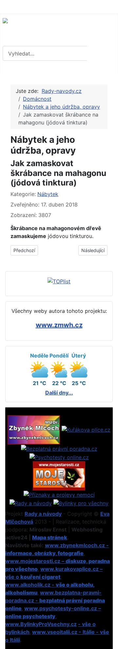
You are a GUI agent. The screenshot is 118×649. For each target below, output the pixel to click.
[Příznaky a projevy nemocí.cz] (59, 494)
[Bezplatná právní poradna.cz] (59, 448)
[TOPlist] (59, 280)
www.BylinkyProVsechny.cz (41, 624)
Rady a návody (43, 513)
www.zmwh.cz (59, 325)
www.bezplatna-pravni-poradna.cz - (55, 600)
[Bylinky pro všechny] (80, 502)
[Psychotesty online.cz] (59, 456)
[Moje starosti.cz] (59, 475)
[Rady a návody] (31, 502)
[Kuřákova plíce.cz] (86, 429)
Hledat (101, 53)
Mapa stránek (49, 537)
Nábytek (47, 194)
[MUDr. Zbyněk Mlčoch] (34, 429)
